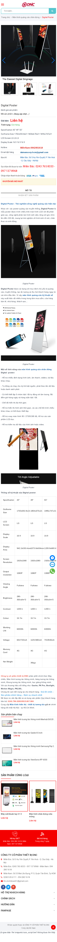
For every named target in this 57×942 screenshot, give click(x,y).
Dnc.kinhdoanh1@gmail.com (16, 881)
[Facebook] (3, 887)
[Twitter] (8, 887)
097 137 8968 (17, 844)
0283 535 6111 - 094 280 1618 (17, 877)
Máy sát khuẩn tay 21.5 (11, 814)
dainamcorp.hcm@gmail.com (34, 152)
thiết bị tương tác (36, 704)
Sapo (34, 928)
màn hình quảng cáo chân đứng (36, 369)
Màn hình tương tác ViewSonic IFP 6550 (30, 760)
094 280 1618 (16, 841)
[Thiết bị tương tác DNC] (28, 4)
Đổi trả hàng (42, 838)
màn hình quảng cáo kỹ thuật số (38, 295)
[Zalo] (52, 564)
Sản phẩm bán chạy (11, 714)
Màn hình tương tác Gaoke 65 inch (28, 733)
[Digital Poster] (28, 52)
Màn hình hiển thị (18, 704)
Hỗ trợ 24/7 (15, 838)
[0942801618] (52, 571)
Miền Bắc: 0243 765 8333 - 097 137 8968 (21, 866)
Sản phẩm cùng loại (15, 775)
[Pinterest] (13, 887)
